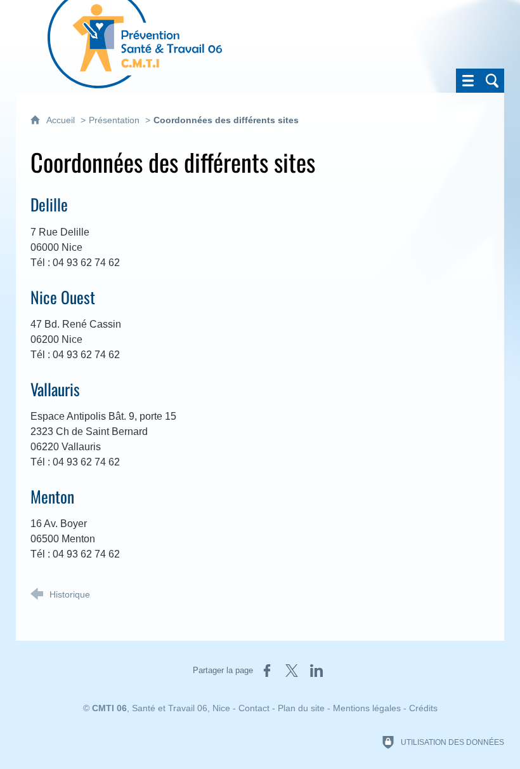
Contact (254, 708)
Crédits (423, 708)
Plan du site (301, 708)
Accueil (61, 120)
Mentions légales (367, 708)
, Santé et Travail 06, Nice (161, 708)
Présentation (114, 120)
